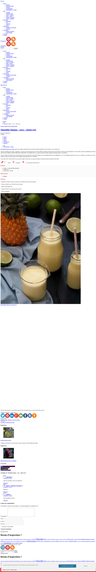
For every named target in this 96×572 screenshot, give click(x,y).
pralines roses (79, 541)
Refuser (85, 566)
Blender (5, 176)
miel (26, 541)
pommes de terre (62, 541)
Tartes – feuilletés (10, 18)
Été (7, 22)
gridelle (8, 494)
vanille (16, 543)
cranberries (57, 539)
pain (43, 541)
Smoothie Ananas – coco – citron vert (18, 129)
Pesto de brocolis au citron (6, 440)
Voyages (8, 28)
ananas (4, 136)
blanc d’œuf (13, 539)
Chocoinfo (8, 477)
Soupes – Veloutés (10, 17)
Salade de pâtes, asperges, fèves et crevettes (10, 420)
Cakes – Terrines (10, 15)
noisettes (33, 541)
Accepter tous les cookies (67, 566)
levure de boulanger (17, 541)
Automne (8, 23)
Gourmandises (9, 8)
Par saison (5, 20)
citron (4, 139)
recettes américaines (85, 541)
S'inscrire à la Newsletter (7, 526)
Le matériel (5, 30)
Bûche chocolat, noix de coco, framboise (8, 460)
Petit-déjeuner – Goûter (11, 9)
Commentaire (4, 516)
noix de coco (6, 141)
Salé (4, 11)
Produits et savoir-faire (11, 27)
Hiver (7, 25)
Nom (2, 518)
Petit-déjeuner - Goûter (8, 146)
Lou (3, 134)
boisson (5, 138)
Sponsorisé (7, 543)
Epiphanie (75, 539)
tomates (13, 543)
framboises (88, 539)
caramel (21, 539)
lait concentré (7, 541)
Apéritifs (8, 12)
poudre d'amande (73, 541)
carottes (24, 539)
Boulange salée (9, 13)
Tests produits (9, 32)
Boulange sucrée (10, 6)
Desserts (8, 7)
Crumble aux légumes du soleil (7, 422)
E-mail (2, 521)
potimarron (67, 541)
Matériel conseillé (10, 31)
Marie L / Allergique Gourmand (13, 485)
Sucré (4, 3)
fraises (83, 539)
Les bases (11, 541)
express (5, 140)
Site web (2, 524)
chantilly (33, 539)
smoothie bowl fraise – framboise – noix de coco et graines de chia (19, 151)
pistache (51, 541)
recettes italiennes (92, 541)
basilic (9, 539)
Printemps (8, 21)
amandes (2, 539)
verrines (20, 543)
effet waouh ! (70, 539)
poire (54, 541)
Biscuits (8, 4)
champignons (29, 539)
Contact (5, 35)
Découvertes (6, 26)
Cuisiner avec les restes (63, 539)
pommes (57, 541)
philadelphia (47, 541)
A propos (5, 33)
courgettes (53, 539)
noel (28, 541)
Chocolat (39, 539)
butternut (18, 539)
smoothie (5, 143)
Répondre (5, 483)
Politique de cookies (6, 569)
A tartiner (6, 539)
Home (4, 121)
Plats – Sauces (9, 16)
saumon (2, 543)
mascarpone (22, 541)
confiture (48, 539)
